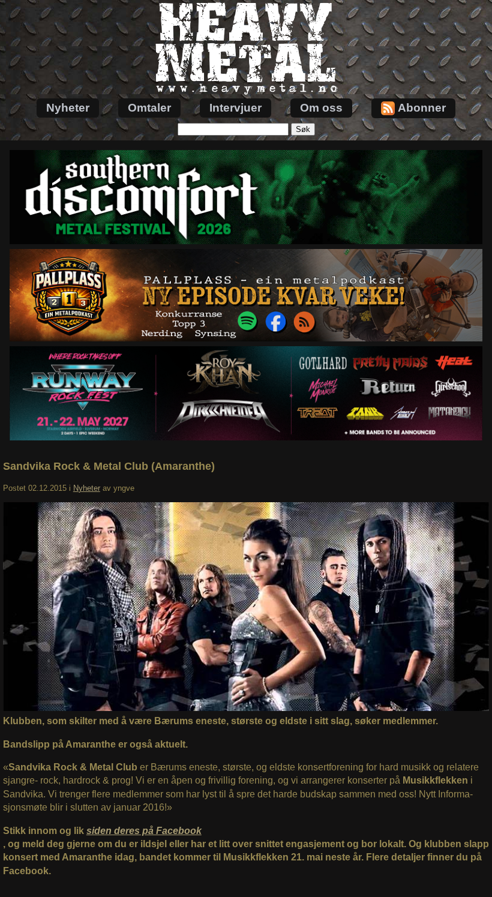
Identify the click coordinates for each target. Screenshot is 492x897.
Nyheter (67, 107)
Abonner (422, 107)
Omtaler (149, 107)
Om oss (321, 107)
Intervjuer (235, 107)
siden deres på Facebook (144, 831)
